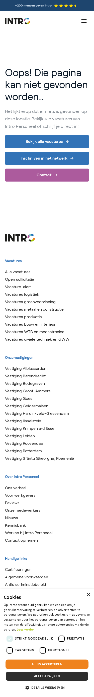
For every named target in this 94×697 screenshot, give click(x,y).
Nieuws (11, 518)
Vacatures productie (23, 317)
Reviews (12, 503)
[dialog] (47, 643)
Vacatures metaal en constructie (34, 309)
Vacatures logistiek (22, 294)
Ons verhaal (15, 488)
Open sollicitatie (19, 279)
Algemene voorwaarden (26, 577)
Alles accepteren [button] (47, 664)
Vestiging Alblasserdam (26, 368)
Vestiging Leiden (20, 436)
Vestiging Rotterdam (23, 451)
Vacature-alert (18, 287)
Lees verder (25, 629)
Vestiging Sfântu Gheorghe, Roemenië (39, 458)
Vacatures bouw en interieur (30, 324)
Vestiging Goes (18, 398)
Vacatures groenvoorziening (30, 302)
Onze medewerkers (23, 510)
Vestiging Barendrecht (25, 376)
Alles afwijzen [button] (47, 676)
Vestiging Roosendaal (24, 443)
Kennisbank (15, 525)
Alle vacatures (18, 272)
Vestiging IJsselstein (23, 421)
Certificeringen (18, 569)
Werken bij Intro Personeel (29, 533)
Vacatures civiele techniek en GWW (37, 339)
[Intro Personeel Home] (17, 21)
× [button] (88, 595)
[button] (47, 687)
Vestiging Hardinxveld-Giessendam (37, 413)
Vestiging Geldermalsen (26, 406)
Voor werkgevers (20, 495)
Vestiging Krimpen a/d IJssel (30, 428)
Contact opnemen (21, 540)
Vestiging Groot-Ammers (28, 391)
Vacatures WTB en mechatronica (34, 332)
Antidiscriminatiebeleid (25, 584)
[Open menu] (84, 21)
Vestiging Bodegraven (25, 383)
